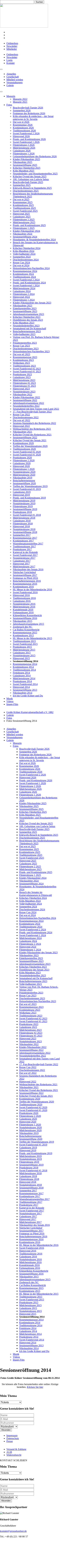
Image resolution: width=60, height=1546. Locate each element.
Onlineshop (12, 43)
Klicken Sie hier (35, 1387)
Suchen (39, 2)
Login (9, 60)
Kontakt (10, 63)
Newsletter (11, 46)
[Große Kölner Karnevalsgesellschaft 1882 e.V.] (24, 26)
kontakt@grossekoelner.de (13, 1531)
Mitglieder (11, 49)
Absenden (6, 1430)
